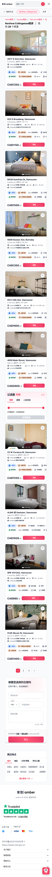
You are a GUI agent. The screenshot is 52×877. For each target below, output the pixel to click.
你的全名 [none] (14, 695)
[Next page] (34, 671)
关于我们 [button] (7, 849)
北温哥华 (23, 767)
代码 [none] (13, 701)
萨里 (8, 772)
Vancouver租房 (36, 19)
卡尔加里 (31, 772)
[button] (30, 4)
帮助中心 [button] (7, 861)
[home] (7, 4)
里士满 (42, 767)
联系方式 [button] (7, 866)
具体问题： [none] (14, 714)
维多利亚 (23, 772)
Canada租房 (22, 19)
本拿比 (9, 767)
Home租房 (9, 19)
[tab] (10, 400)
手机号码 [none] (26, 705)
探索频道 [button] (7, 855)
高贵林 (16, 772)
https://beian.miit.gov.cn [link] (13, 845)
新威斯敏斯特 (32, 767)
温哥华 (16, 767)
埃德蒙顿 (43, 772)
